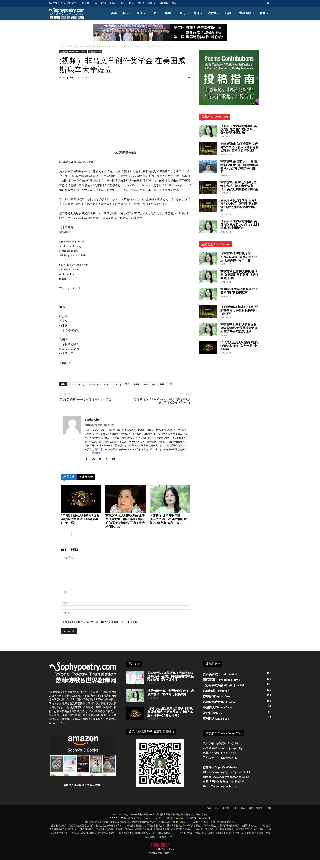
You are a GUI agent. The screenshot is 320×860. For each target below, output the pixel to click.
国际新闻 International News (101, 46)
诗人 (154, 384)
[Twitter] (108, 459)
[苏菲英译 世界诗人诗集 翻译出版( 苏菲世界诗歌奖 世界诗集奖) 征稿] (208, 276)
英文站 (85, 3)
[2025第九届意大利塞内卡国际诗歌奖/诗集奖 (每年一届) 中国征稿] (208, 347)
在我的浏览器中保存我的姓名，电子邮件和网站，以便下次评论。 (102, 622)
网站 (150, 3)
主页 (63, 46)
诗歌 (162, 384)
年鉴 (168, 13)
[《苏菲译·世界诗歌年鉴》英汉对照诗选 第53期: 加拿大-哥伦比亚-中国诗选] (208, 131)
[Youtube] (115, 459)
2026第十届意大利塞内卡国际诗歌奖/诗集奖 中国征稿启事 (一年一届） (80, 519)
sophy (107, 384)
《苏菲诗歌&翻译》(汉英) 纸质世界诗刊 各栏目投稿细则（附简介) (239, 310)
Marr (71, 384)
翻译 (196, 13)
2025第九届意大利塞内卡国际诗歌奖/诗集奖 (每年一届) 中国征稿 (239, 346)
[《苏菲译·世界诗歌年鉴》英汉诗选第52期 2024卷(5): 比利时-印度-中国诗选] (208, 226)
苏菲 (103, 3)
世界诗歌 (245, 13)
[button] (268, 3)
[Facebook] (88, 459)
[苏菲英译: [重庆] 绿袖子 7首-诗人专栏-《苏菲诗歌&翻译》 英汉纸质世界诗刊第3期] (208, 187)
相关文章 (68, 476)
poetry (81, 384)
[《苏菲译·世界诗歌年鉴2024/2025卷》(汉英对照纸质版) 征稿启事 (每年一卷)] (170, 499)
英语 (114, 13)
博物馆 (140, 3)
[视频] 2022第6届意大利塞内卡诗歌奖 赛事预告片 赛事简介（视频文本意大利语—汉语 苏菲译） (170, 712)
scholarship (94, 384)
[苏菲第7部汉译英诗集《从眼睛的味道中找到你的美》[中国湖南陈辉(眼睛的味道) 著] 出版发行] (135, 677)
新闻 (228, 13)
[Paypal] (101, 459)
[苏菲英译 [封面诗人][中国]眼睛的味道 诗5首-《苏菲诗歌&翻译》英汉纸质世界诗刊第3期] (208, 166)
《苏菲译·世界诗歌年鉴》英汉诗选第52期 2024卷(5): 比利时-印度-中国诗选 (239, 224)
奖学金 (137, 384)
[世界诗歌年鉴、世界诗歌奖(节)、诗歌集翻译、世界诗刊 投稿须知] (135, 695)
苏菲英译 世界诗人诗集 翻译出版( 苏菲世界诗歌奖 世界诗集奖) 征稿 (239, 275)
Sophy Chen (68, 77)
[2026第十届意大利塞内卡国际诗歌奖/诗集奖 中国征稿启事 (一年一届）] (81, 499)
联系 (174, 3)
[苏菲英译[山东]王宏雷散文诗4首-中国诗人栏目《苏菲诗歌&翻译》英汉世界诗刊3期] (208, 148)
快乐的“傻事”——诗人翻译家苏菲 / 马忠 (85, 399)
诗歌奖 (212, 13)
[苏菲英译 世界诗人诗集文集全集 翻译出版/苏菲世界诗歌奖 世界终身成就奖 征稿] (208, 329)
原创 (139, 13)
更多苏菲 (96, 453)
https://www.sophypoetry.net (99, 425)
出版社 (113, 3)
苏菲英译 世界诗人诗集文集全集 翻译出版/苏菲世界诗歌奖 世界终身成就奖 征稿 (238, 328)
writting (117, 384)
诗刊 (122, 3)
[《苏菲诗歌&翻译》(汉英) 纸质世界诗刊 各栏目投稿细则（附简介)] (208, 311)
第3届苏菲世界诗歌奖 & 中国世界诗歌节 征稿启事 (239, 291)
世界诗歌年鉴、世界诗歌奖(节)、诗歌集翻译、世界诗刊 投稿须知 (170, 692)
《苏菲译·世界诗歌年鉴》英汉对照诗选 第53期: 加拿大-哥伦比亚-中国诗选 (238, 129)
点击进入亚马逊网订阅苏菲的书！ (83, 785)
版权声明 (163, 3)
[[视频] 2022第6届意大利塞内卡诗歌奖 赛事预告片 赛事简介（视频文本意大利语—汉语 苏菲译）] (135, 713)
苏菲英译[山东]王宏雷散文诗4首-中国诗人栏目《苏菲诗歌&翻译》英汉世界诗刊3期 (239, 147)
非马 (170, 384)
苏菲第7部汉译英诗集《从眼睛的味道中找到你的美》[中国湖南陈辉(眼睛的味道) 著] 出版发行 (170, 676)
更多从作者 (86, 476)
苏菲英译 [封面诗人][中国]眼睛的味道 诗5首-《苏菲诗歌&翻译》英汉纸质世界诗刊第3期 (239, 166)
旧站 (95, 3)
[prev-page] (63, 534)
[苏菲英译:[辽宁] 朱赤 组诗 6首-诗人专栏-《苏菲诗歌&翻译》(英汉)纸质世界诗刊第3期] (208, 205)
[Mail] (95, 459)
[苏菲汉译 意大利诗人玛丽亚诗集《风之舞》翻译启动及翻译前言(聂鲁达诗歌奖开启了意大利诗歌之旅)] (125, 499)
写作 (127, 384)
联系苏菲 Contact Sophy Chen (223, 733)
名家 (262, 13)
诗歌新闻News (76, 46)
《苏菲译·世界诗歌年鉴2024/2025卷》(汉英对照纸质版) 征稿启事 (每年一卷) (168, 519)
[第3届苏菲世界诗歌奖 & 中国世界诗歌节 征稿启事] (208, 294)
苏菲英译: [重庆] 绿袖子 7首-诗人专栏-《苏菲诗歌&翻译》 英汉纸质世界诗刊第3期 (239, 186)
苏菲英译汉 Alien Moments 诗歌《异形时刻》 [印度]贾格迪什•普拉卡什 (163, 401)
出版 (154, 13)
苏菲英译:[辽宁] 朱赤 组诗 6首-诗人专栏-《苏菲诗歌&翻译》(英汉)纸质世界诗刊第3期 (238, 205)
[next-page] (69, 534)
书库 (131, 3)
